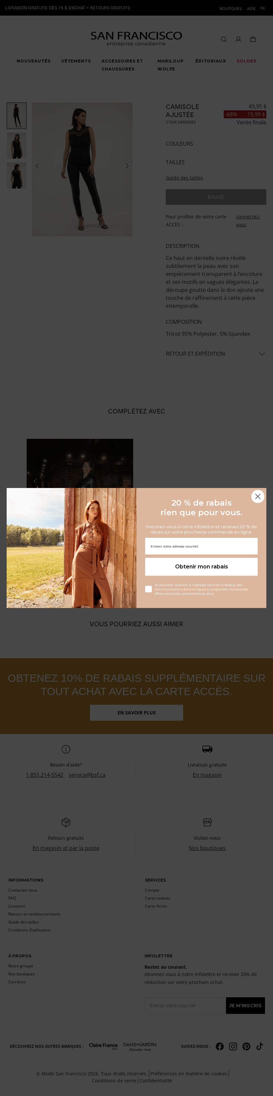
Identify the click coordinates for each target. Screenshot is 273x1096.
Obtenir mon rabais (201, 566)
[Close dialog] (258, 496)
